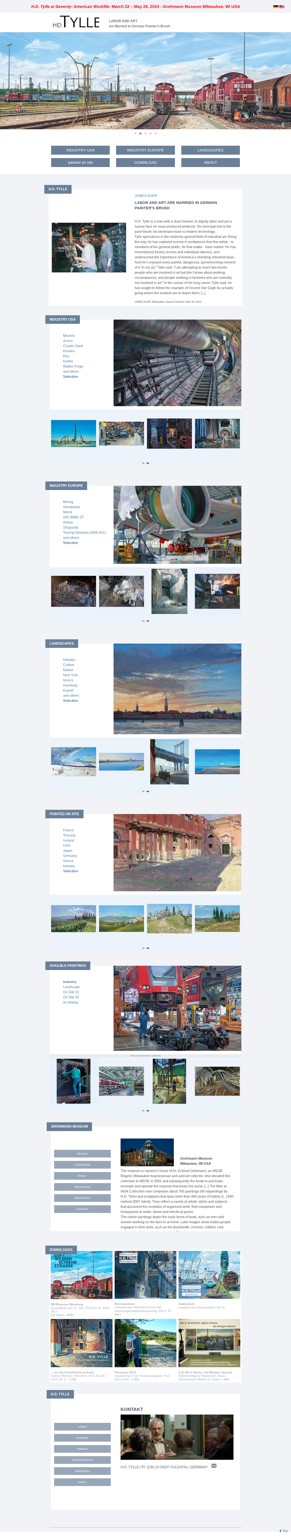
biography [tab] (82, 1437)
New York (70, 675)
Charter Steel (73, 346)
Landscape (71, 987)
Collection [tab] (82, 1209)
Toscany (69, 835)
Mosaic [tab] (82, 1175)
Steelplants (71, 507)
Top (284, 1531)
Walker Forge (73, 366)
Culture (68, 665)
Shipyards (70, 527)
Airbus (68, 522)
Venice (68, 680)
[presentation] (143, 463)
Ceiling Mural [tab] (82, 1164)
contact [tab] (82, 1426)
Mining (68, 502)
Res (66, 356)
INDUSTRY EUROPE (145, 150)
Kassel (68, 690)
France (68, 830)
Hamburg (70, 685)
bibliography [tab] (82, 1471)
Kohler (68, 361)
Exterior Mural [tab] (82, 1198)
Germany (70, 856)
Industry (69, 660)
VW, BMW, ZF (73, 517)
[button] (135, 133)
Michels (69, 335)
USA (66, 845)
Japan (67, 850)
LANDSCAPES (210, 150)
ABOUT (210, 162)
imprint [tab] (82, 1482)
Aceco (68, 341)
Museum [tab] (82, 1153)
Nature (68, 670)
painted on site (80, 162)
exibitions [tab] (82, 1448)
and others (71, 371)
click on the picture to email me (145, 1055)
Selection (70, 376)
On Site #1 (71, 992)
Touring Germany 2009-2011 (84, 532)
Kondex (69, 351)
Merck (67, 512)
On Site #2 (71, 997)
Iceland (68, 840)
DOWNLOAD (145, 162)
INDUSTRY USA (80, 150)
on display (71, 1002)
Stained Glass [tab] (82, 1186)
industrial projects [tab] (82, 1459)
